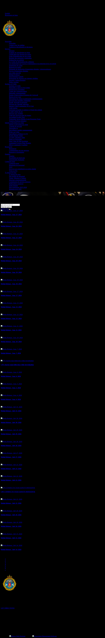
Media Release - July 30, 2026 (11, 422)
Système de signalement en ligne (19, 52)
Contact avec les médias (17, 45)
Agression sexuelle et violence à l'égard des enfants (25, 110)
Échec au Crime (14, 132)
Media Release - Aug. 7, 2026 (11, 353)
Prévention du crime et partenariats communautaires (25, 99)
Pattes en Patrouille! (15, 139)
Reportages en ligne (11, 15)
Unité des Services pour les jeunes (20, 115)
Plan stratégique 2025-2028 (18, 187)
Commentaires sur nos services (19, 150)
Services (7, 49)
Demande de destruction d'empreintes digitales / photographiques (30, 69)
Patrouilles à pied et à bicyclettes (19, 88)
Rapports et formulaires (16, 152)
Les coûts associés (15, 73)
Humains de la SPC (15, 189)
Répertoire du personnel (17, 165)
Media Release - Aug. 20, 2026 (11, 261)
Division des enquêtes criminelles (20, 100)
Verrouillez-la (13, 128)
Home (7, 193)
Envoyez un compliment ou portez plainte (22, 169)
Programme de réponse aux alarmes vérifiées (23, 78)
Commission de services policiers (19, 182)
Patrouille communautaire (17, 93)
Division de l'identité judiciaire (19, 104)
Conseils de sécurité (15, 126)
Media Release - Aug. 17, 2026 (11, 295)
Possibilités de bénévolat (17, 158)
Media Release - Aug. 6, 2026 (11, 376)
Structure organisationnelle (17, 180)
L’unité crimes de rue (16, 112)
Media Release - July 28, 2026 (11, 445)
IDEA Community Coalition (18, 145)
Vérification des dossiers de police (20, 54)
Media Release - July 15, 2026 (11, 538)
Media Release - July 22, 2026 (11, 480)
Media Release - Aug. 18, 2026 (11, 284)
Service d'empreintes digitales (18, 71)
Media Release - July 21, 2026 (11, 503)
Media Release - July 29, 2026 (11, 434)
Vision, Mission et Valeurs (17, 178)
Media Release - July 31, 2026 (11, 411)
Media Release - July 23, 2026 (11, 469)
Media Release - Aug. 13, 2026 (11, 307)
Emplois (7, 154)
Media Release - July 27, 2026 (11, 457)
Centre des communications (18, 91)
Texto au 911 (13, 171)
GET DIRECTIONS (7, 608)
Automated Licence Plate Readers (20, 143)
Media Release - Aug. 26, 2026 (11, 226)
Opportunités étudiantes (16, 160)
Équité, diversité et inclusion (18, 102)
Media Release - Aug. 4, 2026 (11, 399)
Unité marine (13, 108)
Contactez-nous (10, 161)
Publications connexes (16, 184)
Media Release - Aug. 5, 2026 (11, 388)
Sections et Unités (11, 84)
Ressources (8, 147)
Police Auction (14, 82)
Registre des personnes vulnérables (20, 58)
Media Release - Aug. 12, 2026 (11, 318)
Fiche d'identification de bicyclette (20, 56)
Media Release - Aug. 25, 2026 (11, 238)
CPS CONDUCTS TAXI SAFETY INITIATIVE (18, 492)
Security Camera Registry (17, 80)
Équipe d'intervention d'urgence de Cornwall (23, 95)
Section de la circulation (17, 89)
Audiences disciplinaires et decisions (21, 47)
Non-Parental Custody (16, 76)
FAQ (10, 167)
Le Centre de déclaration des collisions (21, 62)
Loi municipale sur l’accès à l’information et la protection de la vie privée (32, 64)
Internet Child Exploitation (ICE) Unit (21, 106)
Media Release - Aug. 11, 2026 (11, 330)
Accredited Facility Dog (17, 117)
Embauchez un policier (16, 60)
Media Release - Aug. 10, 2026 (11, 341)
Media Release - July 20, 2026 (11, 515)
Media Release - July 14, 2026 (11, 549)
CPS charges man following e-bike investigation (17, 365)
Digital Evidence (14, 75)
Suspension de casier (15, 65)
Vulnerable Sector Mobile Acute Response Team (25, 119)
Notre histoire (13, 185)
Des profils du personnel (17, 176)
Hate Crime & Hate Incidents (18, 141)
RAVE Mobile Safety (16, 136)
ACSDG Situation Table (17, 137)
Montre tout (5, 209)
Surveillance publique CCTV (18, 134)
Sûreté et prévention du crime (14, 123)
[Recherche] (9, 209)
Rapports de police (15, 67)
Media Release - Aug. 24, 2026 (11, 249)
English (7, 13)
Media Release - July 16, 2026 (11, 526)
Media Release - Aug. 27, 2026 (11, 214)
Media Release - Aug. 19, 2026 (11, 272)
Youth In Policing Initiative (17, 121)
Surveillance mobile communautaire (20, 130)
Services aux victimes (16, 113)
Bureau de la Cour (15, 97)
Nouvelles (8, 41)
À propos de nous (10, 173)
